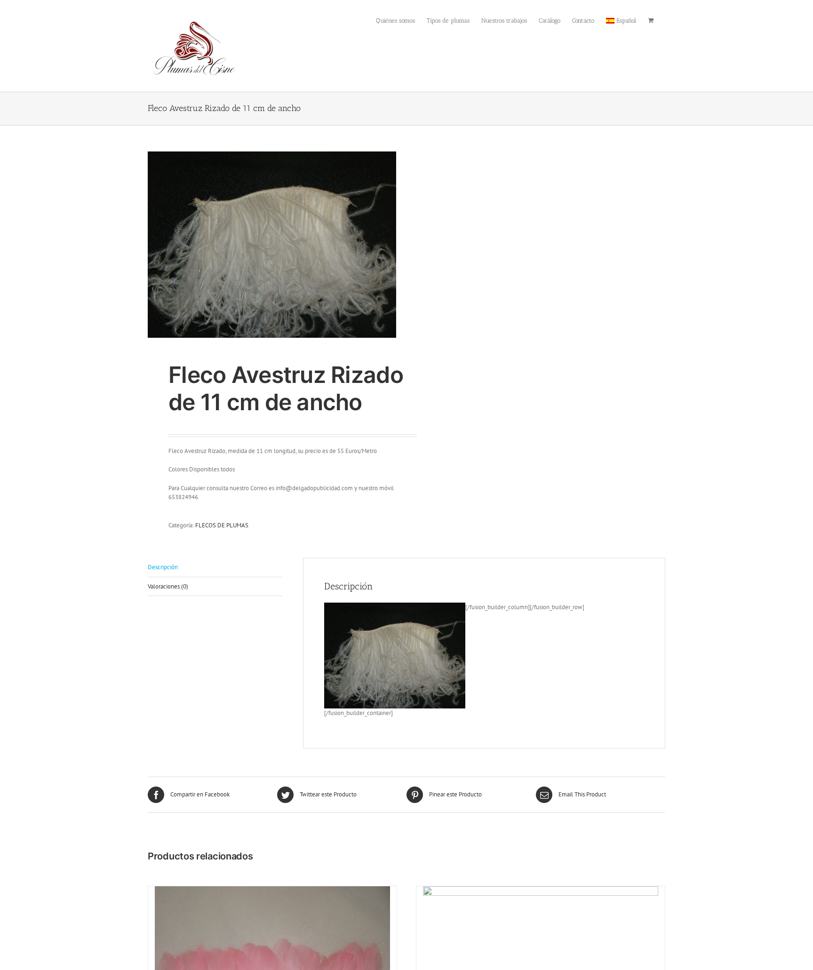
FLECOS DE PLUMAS (221, 525)
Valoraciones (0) (168, 586)
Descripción (163, 567)
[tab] (215, 567)
